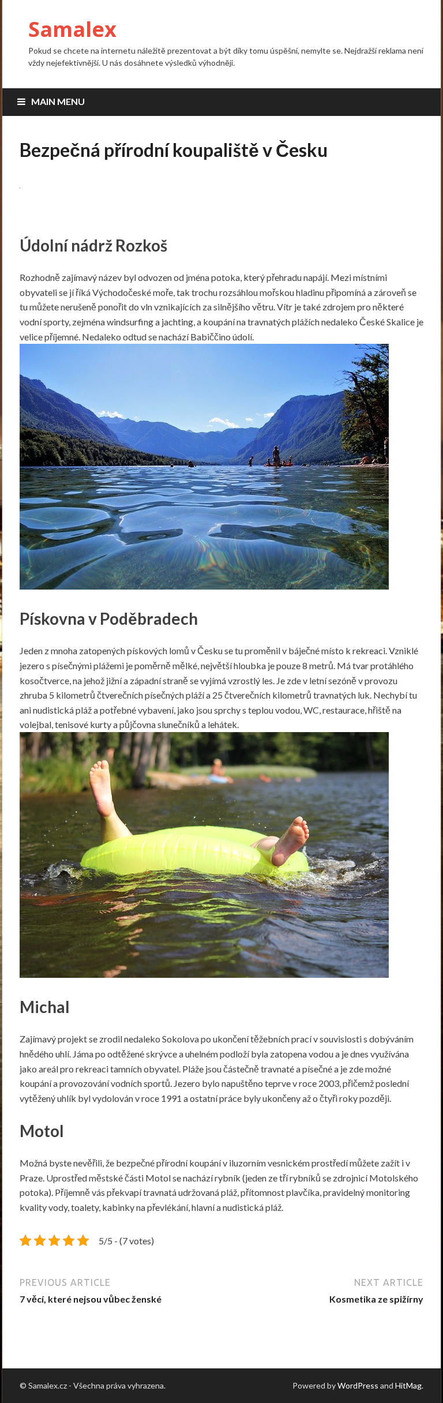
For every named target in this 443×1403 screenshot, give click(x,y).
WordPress (357, 1385)
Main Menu (58, 101)
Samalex (72, 29)
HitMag (408, 1385)
